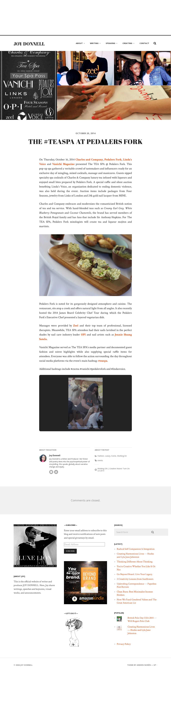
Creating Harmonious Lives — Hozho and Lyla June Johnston (135, 555)
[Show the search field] (154, 43)
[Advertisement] (75, 17)
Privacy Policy (124, 644)
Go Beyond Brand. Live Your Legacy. (135, 574)
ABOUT (79, 43)
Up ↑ (155, 665)
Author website (56, 472)
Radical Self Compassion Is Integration (136, 549)
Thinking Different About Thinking (134, 561)
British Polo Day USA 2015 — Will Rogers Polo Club (142, 619)
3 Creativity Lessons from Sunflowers (135, 579)
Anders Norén (144, 665)
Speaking (110, 43)
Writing (94, 43)
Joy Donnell (54, 455)
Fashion (101, 456)
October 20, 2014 (86, 133)
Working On (122, 456)
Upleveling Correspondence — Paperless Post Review (136, 585)
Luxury (107, 456)
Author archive (51, 472)
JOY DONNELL (29, 44)
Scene (113, 456)
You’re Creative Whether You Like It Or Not (136, 568)
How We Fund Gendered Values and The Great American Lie (136, 601)
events (100, 460)
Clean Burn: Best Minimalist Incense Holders (135, 593)
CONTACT (144, 43)
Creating (127, 43)
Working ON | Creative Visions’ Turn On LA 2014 (114, 469)
